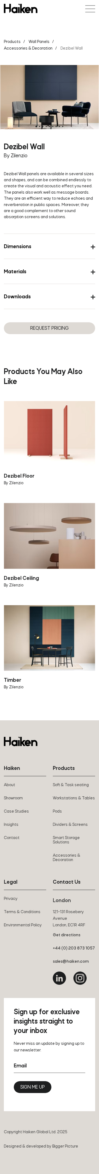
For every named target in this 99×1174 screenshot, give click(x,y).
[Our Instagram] (80, 978)
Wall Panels (39, 42)
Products (12, 42)
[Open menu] (90, 9)
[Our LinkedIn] (59, 978)
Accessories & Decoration (28, 48)
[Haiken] (20, 741)
